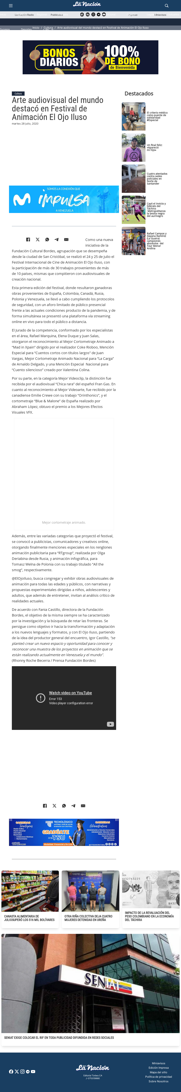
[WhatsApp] (47, 239)
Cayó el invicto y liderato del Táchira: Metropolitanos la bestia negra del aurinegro (156, 210)
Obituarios (173, 14)
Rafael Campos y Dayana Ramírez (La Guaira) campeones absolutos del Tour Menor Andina (157, 241)
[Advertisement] (64, 150)
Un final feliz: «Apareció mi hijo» (154, 147)
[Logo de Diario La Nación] (93, 1069)
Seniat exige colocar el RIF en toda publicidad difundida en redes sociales (59, 1037)
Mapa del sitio (158, 1072)
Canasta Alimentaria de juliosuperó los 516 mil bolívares (29, 918)
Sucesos (5, 29)
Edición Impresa (159, 1067)
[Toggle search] (166, 5)
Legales (151, 14)
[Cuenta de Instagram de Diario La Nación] (22, 1072)
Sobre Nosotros (158, 1081)
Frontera (63, 14)
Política (21, 14)
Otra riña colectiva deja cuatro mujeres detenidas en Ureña (88, 918)
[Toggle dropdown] (52, 29)
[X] (37, 239)
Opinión (131, 14)
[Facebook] (28, 239)
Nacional (84, 14)
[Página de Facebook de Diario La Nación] (11, 1072)
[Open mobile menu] (11, 5)
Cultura (18, 93)
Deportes (26, 29)
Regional (42, 14)
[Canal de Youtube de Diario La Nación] (33, 1072)
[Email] (66, 239)
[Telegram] (56, 239)
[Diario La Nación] (87, 5)
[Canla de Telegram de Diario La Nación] (28, 1072)
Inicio (3, 14)
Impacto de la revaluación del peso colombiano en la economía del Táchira (149, 916)
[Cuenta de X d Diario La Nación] (17, 1072)
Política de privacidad (158, 1076)
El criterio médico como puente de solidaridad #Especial (157, 116)
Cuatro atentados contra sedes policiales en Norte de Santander (157, 178)
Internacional (108, 14)
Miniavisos (158, 1063)
